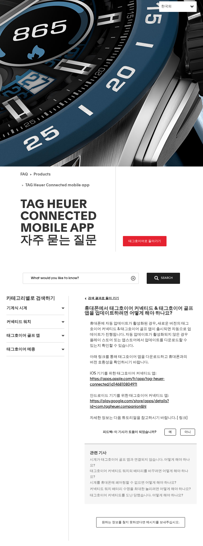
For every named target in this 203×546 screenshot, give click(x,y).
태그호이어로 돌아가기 (144, 241)
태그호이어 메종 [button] (21, 349)
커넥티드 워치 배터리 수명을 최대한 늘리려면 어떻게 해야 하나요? (140, 489)
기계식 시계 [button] (17, 308)
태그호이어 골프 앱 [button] (23, 335)
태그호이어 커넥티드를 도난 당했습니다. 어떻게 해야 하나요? (136, 495)
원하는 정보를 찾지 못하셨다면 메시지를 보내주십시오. (140, 522)
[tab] (35, 308)
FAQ (24, 174)
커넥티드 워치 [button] (19, 322)
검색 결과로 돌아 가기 (103, 298)
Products (42, 174)
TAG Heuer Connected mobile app (57, 185)
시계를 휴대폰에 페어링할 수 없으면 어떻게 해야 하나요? (133, 482)
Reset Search (134, 278)
